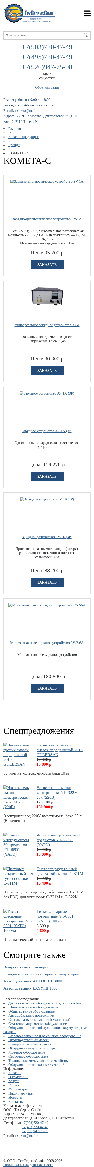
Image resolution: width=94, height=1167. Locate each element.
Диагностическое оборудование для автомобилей (46, 1003)
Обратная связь (47, 87)
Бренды (14, 145)
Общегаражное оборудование (31, 1011)
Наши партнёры (21, 1093)
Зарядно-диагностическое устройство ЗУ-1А (47, 219)
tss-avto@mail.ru (27, 111)
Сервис (14, 1085)
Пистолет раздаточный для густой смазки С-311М (60, 871)
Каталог (14, 1073)
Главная (14, 129)
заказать (47, 265)
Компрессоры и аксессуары (29, 1044)
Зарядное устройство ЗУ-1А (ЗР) (47, 431)
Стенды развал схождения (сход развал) (39, 1019)
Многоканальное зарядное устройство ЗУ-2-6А (47, 643)
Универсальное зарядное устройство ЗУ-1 (47, 325)
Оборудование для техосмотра (31, 1048)
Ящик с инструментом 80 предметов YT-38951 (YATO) (59, 840)
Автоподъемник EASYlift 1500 (30, 988)
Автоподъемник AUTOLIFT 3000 (32, 981)
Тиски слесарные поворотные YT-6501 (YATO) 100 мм (55, 916)
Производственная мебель (28, 1040)
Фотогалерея (18, 1089)
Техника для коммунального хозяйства (38, 1060)
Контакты (16, 1101)
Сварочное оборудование (28, 1056)
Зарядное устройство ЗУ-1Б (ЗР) (47, 537)
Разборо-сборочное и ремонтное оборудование (44, 1036)
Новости (15, 1097)
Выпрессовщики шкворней (27, 967)
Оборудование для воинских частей (36, 1065)
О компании (18, 1077)
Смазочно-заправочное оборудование (37, 1024)
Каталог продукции (23, 137)
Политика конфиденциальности (28, 1165)
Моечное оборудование (26, 1052)
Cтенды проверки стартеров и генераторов (41, 974)
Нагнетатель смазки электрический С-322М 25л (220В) (57, 792)
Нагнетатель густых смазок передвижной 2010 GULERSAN (60, 750)
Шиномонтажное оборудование (33, 1007)
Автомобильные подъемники (31, 1015)
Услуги (13, 1081)
